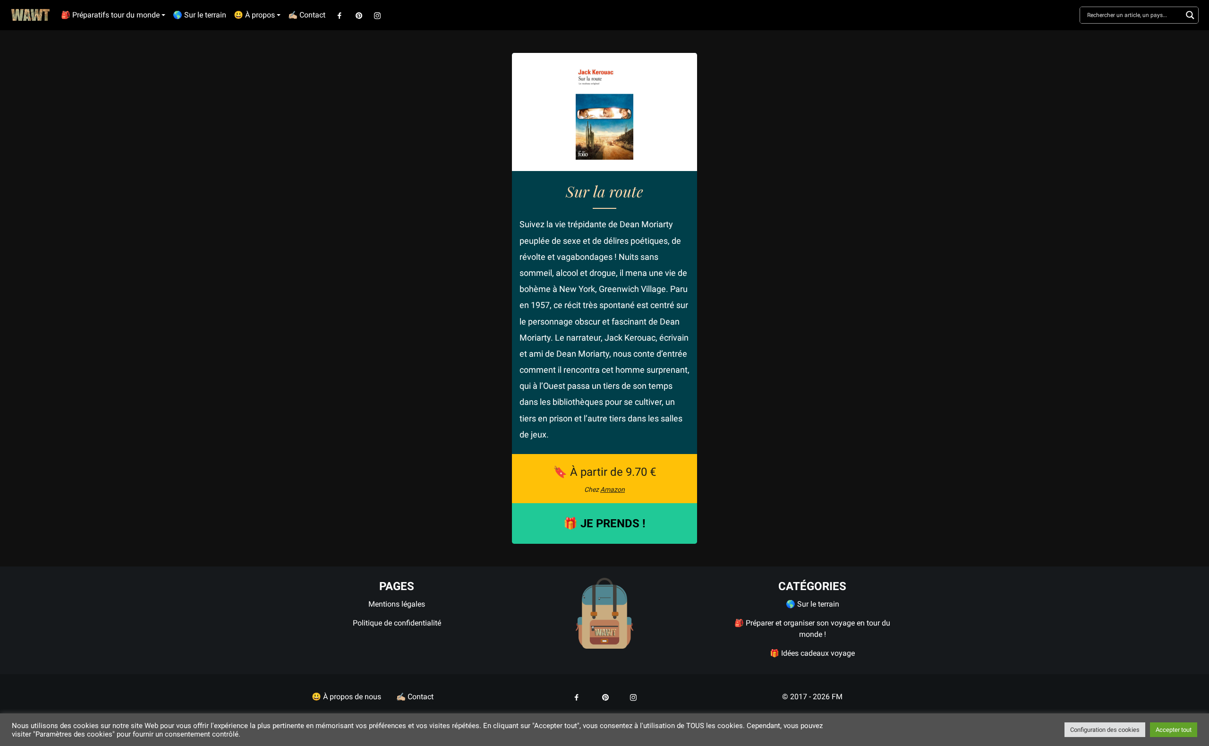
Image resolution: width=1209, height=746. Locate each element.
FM (837, 696)
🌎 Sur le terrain (199, 14)
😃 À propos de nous (346, 696)
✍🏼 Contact (306, 14)
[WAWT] (30, 15)
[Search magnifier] (1190, 15)
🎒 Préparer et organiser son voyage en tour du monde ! (812, 628)
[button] (339, 15)
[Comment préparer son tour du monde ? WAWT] (604, 612)
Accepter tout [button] (1174, 729)
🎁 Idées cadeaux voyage (812, 653)
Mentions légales (396, 604)
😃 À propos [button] (254, 14)
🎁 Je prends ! (604, 523)
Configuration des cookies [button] (1105, 729)
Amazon (612, 489)
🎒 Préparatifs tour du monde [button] (110, 14)
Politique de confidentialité (397, 622)
